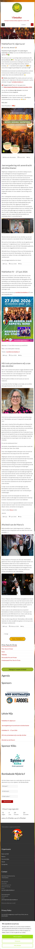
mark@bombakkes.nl (17, 82)
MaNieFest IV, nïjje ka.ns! (13, 43)
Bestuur (4, 856)
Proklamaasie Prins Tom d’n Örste (11, 660)
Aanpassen (17, 941)
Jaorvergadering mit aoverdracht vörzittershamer (15, 725)
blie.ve (11, 510)
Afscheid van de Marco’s (13, 524)
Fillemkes (4, 654)
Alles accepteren (17, 936)
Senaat (3, 861)
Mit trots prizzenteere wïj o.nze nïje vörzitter (14, 735)
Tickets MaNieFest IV (18, 639)
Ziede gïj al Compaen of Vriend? (17, 669)
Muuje (5, 263)
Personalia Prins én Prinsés (9, 657)
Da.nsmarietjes (5, 859)
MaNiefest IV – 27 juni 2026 (15, 271)
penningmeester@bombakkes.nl (10, 899)
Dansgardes (4, 864)
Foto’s (3, 651)
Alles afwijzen (17, 945)
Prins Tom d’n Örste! (7, 649)
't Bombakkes (17, 17)
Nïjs (29, 157)
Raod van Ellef (5, 854)
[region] (17, 935)
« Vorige (6, 634)
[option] (17, 699)
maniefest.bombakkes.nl (22, 292)
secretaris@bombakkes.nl (8, 890)
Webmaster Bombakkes (10, 157)
